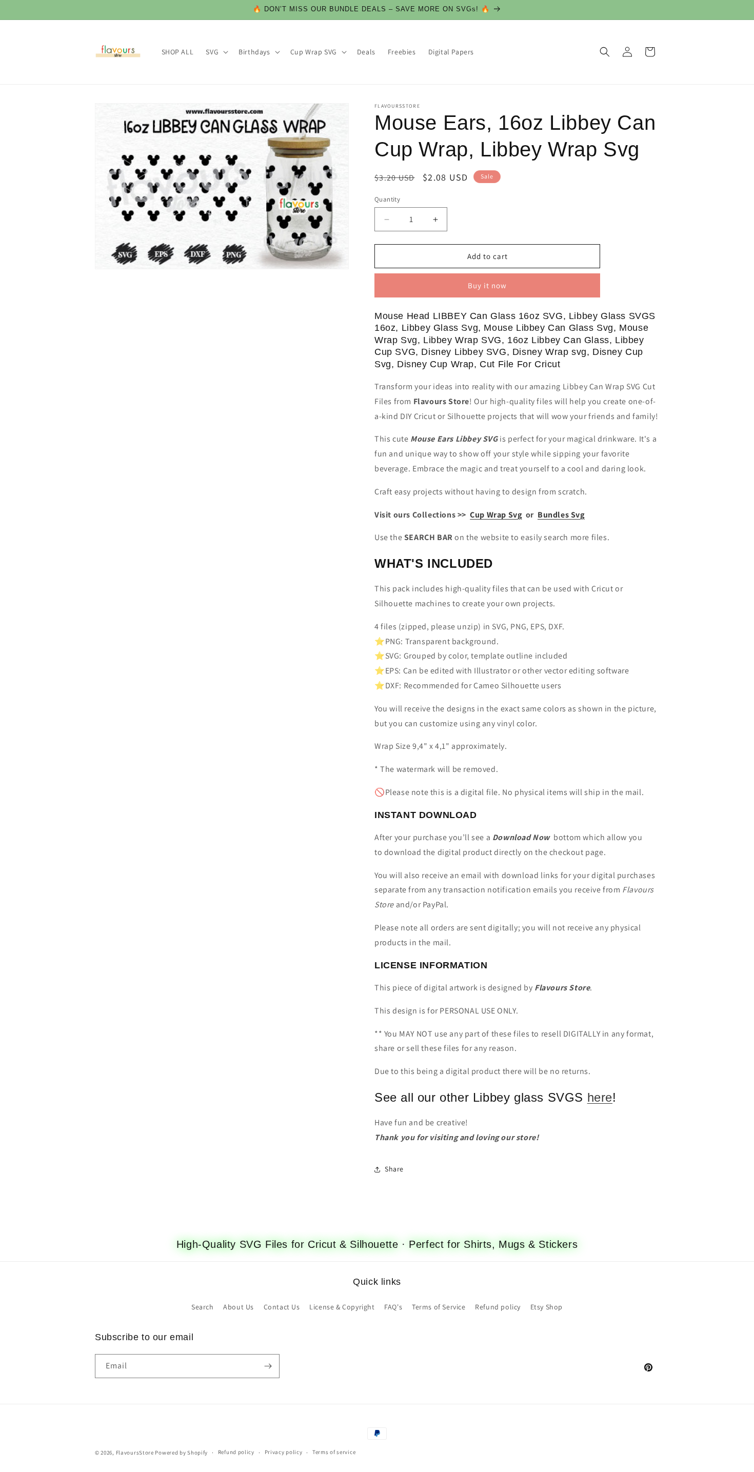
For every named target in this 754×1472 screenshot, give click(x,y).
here (599, 1097)
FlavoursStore (135, 1452)
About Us (238, 1306)
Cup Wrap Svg (496, 514)
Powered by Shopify (181, 1452)
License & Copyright (341, 1306)
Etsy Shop (546, 1306)
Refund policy (498, 1306)
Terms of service (333, 1452)
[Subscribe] (267, 1366)
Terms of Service (439, 1306)
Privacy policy (284, 1452)
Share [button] (394, 1168)
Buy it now (487, 285)
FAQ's (393, 1306)
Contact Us (282, 1306)
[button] (216, 52)
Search (202, 1306)
